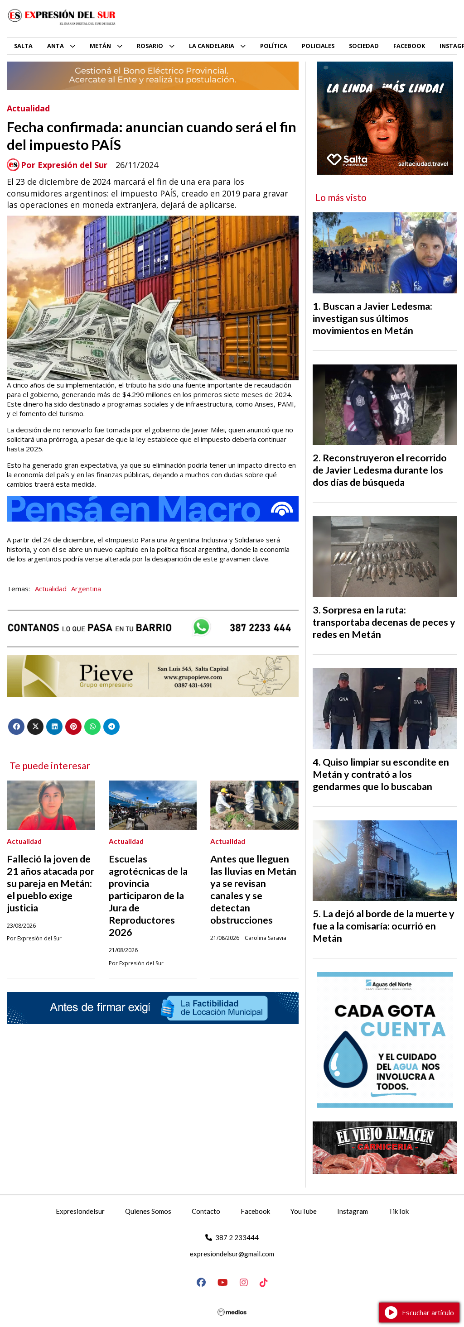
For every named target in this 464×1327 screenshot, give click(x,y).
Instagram (352, 1211)
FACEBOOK (409, 46)
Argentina (86, 588)
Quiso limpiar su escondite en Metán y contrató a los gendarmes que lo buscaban (381, 774)
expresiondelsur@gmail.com (232, 1254)
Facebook (255, 1211)
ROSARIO (150, 46)
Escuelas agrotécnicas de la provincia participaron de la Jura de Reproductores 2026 (148, 895)
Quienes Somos (148, 1211)
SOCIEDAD (364, 46)
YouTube (303, 1211)
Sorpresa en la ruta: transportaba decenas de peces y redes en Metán (384, 622)
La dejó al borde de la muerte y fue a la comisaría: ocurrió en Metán (383, 926)
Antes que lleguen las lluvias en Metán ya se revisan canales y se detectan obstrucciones (253, 889)
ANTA (55, 46)
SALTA (23, 46)
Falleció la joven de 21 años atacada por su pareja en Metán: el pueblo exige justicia (50, 883)
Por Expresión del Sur (64, 165)
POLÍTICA (273, 46)
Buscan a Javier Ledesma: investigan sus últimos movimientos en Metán (372, 318)
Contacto (206, 1211)
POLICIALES (318, 46)
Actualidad (28, 108)
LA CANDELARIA (211, 46)
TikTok (398, 1211)
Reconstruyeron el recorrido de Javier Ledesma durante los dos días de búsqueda (380, 470)
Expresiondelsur (80, 1211)
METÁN (100, 46)
